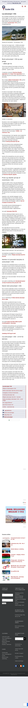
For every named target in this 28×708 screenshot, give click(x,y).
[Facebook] (16, 666)
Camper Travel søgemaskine (16, 74)
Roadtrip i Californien (6, 644)
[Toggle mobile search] (22, 6)
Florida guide (5, 652)
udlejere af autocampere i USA (14, 79)
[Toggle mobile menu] (25, 6)
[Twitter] (18, 666)
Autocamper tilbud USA (12, 211)
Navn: (3, 593)
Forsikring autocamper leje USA (12, 141)
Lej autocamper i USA (12, 22)
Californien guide (5, 636)
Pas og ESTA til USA (15, 571)
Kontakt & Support (19, 653)
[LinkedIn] (23, 666)
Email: (3, 598)
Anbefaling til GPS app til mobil (9, 333)
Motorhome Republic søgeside (10, 174)
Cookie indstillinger (19, 661)
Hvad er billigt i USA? (19, 605)
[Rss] (21, 666)
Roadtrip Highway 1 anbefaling (17, 549)
